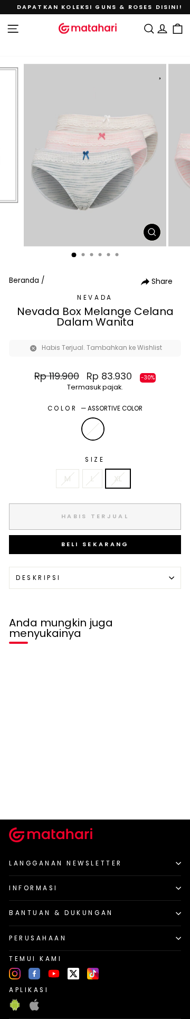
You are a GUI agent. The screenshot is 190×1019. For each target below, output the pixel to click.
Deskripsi (38, 578)
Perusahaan (37, 938)
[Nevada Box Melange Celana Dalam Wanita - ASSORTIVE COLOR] (20, 793)
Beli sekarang (95, 544)
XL (118, 478)
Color (95, 408)
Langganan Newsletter (65, 863)
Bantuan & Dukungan (61, 913)
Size (94, 459)
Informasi (33, 888)
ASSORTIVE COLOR (92, 429)
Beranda (24, 280)
